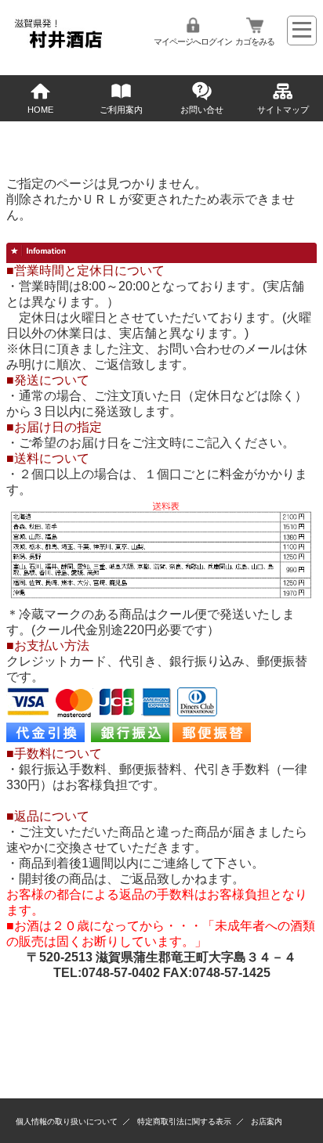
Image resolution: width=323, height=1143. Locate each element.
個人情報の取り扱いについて (67, 1121)
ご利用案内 (121, 109)
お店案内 (266, 1121)
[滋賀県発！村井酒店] (57, 47)
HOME (40, 109)
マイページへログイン (193, 41)
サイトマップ (283, 109)
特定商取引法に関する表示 (184, 1121)
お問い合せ (201, 109)
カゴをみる (254, 41)
